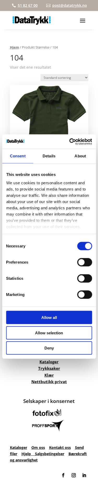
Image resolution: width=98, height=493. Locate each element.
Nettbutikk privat (49, 381)
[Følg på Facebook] (63, 475)
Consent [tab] (18, 156)
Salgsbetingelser (49, 453)
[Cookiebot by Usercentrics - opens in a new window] (70, 141)
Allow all (49, 317)
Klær (49, 375)
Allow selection (49, 332)
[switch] (84, 262)
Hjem (14, 47)
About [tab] (80, 156)
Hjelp (28, 453)
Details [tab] (49, 156)
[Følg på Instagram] (74, 475)
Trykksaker (49, 368)
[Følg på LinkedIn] (84, 475)
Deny (49, 348)
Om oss (38, 447)
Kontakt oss (60, 447)
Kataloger (49, 361)
